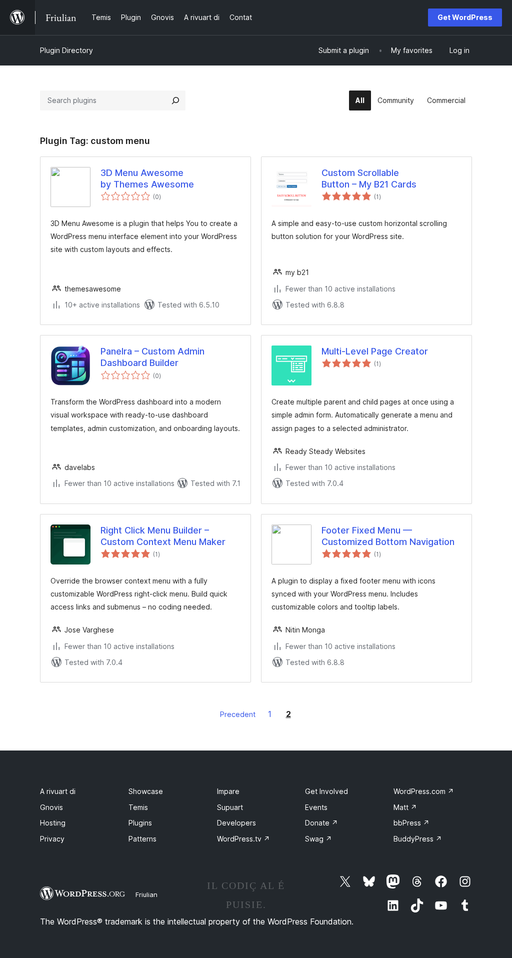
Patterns (142, 838)
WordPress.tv (243, 838)
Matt (405, 807)
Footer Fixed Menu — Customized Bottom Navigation (388, 536)
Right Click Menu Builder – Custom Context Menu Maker (163, 536)
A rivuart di (58, 791)
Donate (321, 822)
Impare (228, 791)
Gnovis (51, 807)
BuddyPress (418, 838)
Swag (318, 838)
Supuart (230, 807)
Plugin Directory (66, 50)
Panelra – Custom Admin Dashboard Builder (152, 357)
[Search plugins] (176, 100)
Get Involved (326, 791)
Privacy (52, 838)
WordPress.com (424, 791)
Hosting (53, 822)
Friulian (147, 894)
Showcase (145, 791)
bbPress (412, 822)
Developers (236, 822)
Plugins (140, 822)
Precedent (238, 714)
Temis (138, 807)
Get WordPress (465, 17)
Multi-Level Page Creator (375, 351)
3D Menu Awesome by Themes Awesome (147, 179)
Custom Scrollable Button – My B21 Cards (369, 179)
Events (316, 807)
